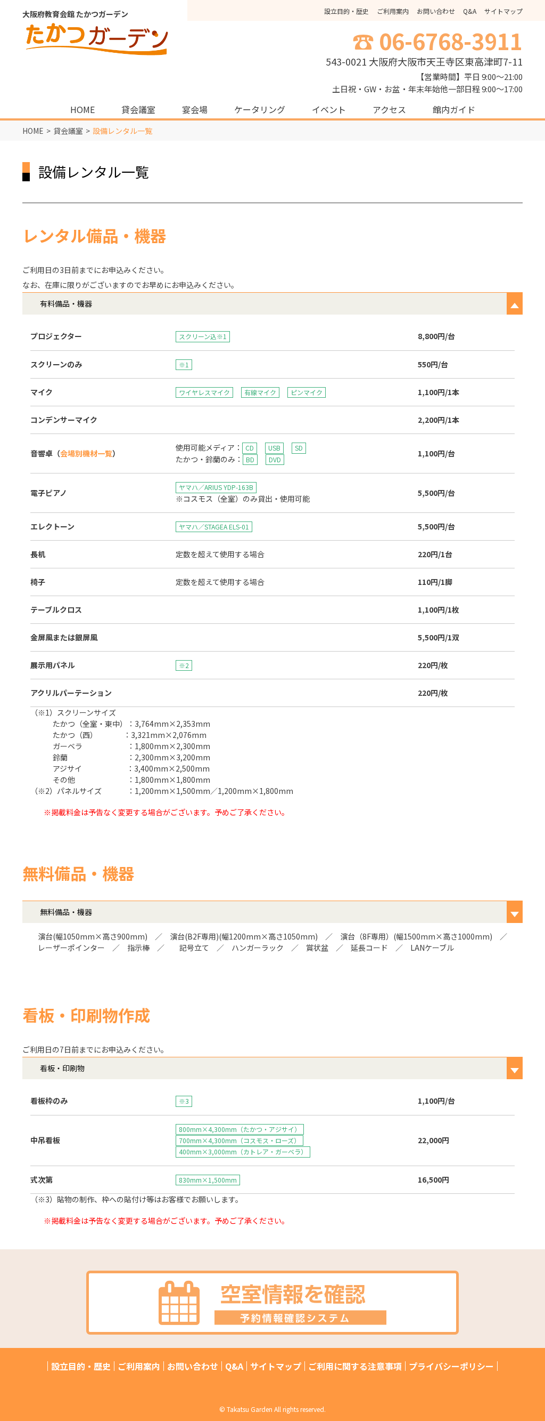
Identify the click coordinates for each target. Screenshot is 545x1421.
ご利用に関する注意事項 (355, 1366)
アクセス (389, 109)
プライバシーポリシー (451, 1366)
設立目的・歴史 (346, 10)
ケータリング (259, 109)
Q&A (469, 10)
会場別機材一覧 (86, 453)
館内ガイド (454, 109)
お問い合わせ (436, 10)
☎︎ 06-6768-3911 (437, 41)
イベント (329, 109)
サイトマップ (503, 10)
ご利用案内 (393, 10)
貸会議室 (138, 109)
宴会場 (195, 109)
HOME (82, 109)
